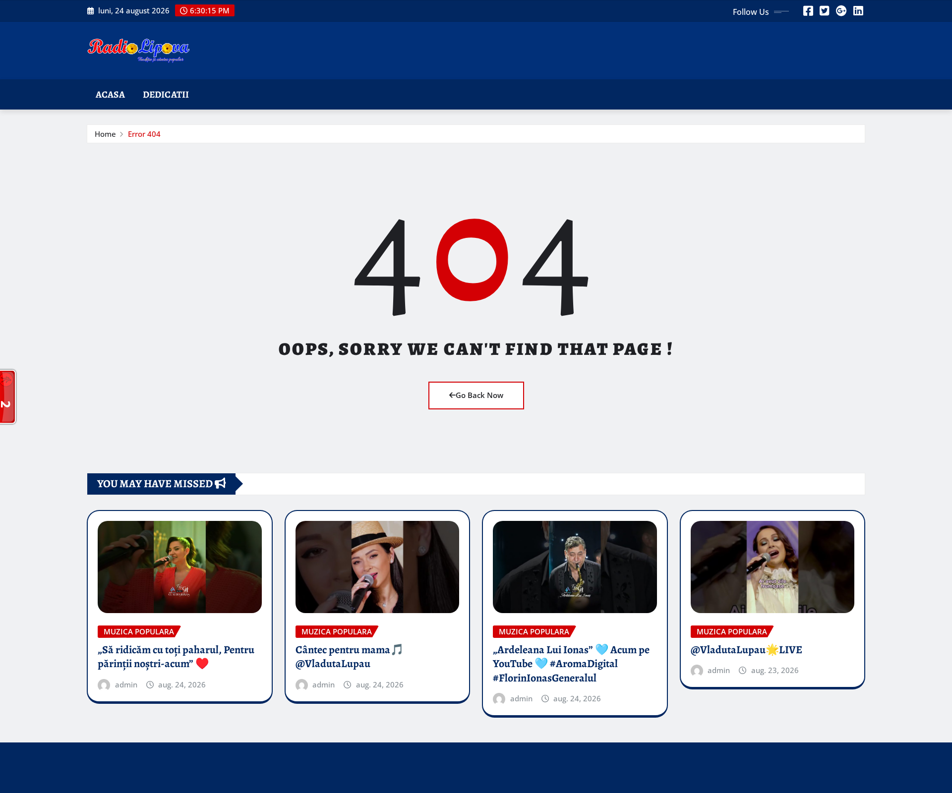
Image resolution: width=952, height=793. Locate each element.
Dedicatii (166, 94)
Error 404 (144, 134)
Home (105, 134)
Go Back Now (479, 395)
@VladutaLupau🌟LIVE (746, 649)
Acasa (110, 94)
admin (126, 684)
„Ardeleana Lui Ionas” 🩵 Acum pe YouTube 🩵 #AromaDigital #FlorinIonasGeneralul (571, 663)
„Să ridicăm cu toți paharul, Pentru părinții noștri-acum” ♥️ (176, 657)
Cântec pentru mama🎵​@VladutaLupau (350, 657)
